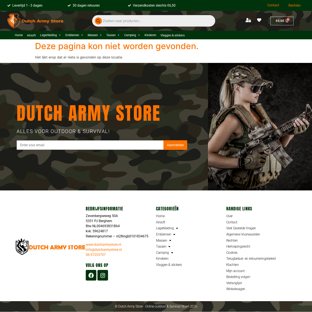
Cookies (232, 253)
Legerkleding (48, 35)
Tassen (111, 35)
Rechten (294, 5)
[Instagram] (102, 275)
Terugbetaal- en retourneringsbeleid (251, 259)
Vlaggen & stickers (169, 265)
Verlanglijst (234, 283)
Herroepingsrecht (238, 246)
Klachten (232, 265)
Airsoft (160, 222)
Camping (130, 35)
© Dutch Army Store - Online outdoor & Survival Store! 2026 (156, 306)
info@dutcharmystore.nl (104, 250)
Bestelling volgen (238, 277)
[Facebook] (91, 275)
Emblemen (72, 35)
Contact (273, 5)
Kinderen (150, 35)
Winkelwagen (235, 289)
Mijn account (235, 271)
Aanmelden (175, 145)
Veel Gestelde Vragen (241, 228)
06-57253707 (96, 255)
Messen (93, 35)
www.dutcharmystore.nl (103, 245)
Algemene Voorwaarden (243, 234)
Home (19, 35)
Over (229, 216)
